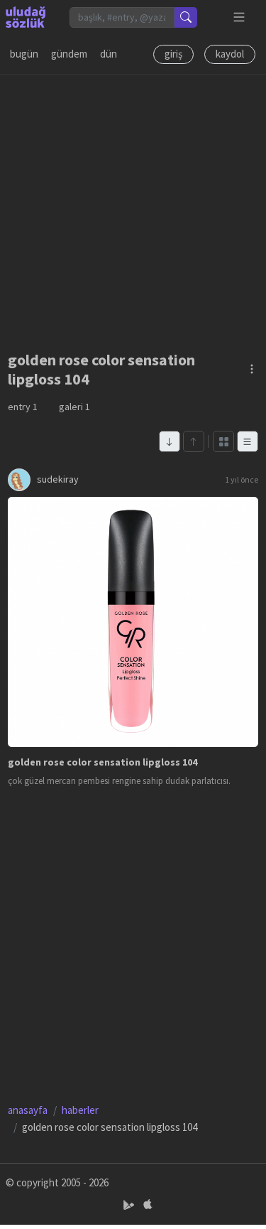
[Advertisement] (133, 208)
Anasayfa (28, 1110)
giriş (173, 53)
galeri (74, 406)
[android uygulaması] (130, 1205)
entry (23, 406)
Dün (108, 53)
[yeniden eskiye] (169, 441)
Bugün (24, 53)
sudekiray (58, 479)
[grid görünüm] (223, 441)
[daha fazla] (239, 17)
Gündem (69, 53)
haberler (80, 1110)
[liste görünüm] (247, 441)
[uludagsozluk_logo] (25, 17)
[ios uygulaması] (147, 1205)
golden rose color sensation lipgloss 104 (102, 762)
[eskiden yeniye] (193, 441)
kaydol (230, 53)
